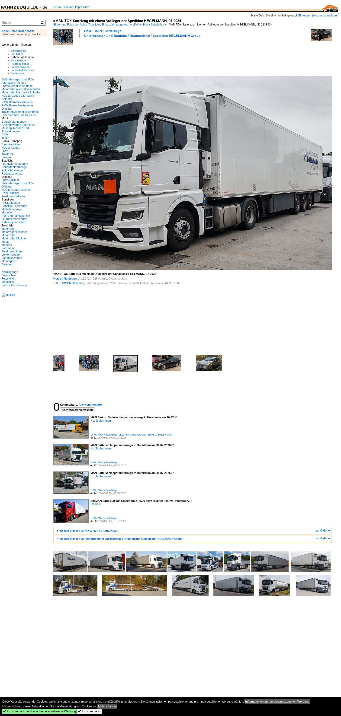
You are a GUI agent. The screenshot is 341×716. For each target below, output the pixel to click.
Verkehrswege (11, 254)
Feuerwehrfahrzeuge (15, 163)
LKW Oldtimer (10, 180)
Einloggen (304, 15)
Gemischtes (9, 275)
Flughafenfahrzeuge (14, 219)
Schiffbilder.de (18, 60)
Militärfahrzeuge (12, 209)
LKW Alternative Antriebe (17, 86)
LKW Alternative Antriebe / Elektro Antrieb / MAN (145, 434)
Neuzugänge (10, 272)
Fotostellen (9, 278)
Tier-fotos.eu (18, 73)
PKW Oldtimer (10, 193)
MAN (145, 24)
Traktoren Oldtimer (13, 196)
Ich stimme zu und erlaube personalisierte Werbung (39, 711)
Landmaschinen (12, 258)
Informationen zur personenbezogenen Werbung (277, 701)
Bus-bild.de (17, 54)
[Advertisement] (137, 56)
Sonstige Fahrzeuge (14, 206)
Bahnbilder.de (18, 50)
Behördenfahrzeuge (14, 167)
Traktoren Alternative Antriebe (20, 112)
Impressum (82, 7)
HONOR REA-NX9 (72, 283)
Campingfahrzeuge (14, 121)
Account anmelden (325, 15)
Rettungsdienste (12, 173)
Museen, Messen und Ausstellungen (15, 130)
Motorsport (8, 261)
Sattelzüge (157, 24)
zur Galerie (322, 530)
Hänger (6, 157)
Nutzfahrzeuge (11, 147)
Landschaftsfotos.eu (22, 70)
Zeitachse (8, 281)
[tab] (192, 531)
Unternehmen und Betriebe (19, 115)
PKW (5, 134)
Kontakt (68, 7)
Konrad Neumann (65, 278)
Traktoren (8, 154)
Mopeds (7, 245)
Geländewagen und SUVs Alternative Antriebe (18, 81)
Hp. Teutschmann (101, 420)
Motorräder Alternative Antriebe (21, 89)
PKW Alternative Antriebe (17, 102)
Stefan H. (96, 504)
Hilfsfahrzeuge (11, 202)
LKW (135, 24)
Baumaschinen (11, 144)
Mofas (5, 241)
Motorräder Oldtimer (14, 232)
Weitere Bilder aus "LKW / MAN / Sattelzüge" (88, 531)
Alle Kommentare (90, 404)
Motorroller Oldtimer (14, 238)
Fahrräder (8, 248)
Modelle (7, 212)
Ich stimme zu (89, 711)
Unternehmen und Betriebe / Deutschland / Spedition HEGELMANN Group (142, 36)
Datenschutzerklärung (14, 285)
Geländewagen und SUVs (18, 125)
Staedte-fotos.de (20, 67)
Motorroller (8, 235)
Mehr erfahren (107, 706)
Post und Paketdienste (16, 215)
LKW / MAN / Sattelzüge (102, 31)
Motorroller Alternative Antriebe (21, 92)
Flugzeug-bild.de (20, 63)
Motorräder (9, 228)
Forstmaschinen (12, 251)
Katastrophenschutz (14, 222)
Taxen (5, 138)
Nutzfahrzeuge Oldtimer (17, 189)
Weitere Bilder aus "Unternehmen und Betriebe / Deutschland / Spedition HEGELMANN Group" (121, 539)
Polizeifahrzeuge (12, 170)
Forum (57, 7)
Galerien (7, 264)
